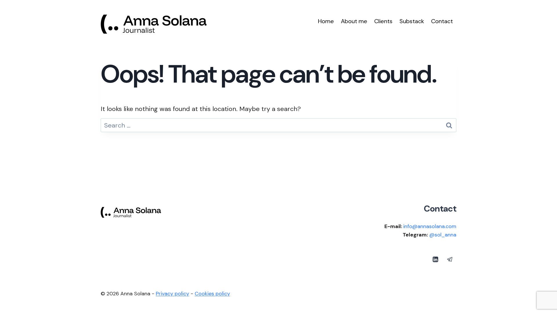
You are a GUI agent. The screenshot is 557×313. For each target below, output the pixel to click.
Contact (442, 21)
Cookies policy (212, 293)
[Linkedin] (435, 259)
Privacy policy (172, 293)
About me (354, 21)
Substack (411, 21)
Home (326, 21)
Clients (383, 21)
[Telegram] (450, 259)
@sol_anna (442, 234)
